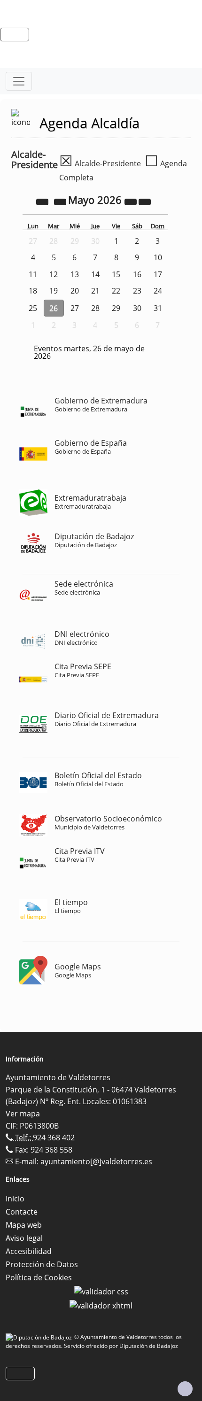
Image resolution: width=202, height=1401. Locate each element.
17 (158, 274)
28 (95, 308)
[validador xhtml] (101, 1305)
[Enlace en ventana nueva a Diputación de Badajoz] (40, 1337)
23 (137, 291)
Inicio (15, 1198)
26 (53, 308)
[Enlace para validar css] (101, 1290)
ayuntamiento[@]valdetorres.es (96, 1161)
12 (53, 274)
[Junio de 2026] (145, 201)
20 (74, 291)
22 (116, 291)
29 (116, 308)
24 (158, 291)
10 (158, 257)
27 (74, 308)
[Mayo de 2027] (131, 201)
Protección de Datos (42, 1264)
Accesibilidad (29, 1251)
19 (53, 291)
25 (33, 308)
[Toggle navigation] (19, 81)
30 (137, 308)
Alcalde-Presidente (100, 163)
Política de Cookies (39, 1277)
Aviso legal (24, 1238)
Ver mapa (23, 1113)
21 (95, 291)
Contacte (22, 1212)
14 (95, 274)
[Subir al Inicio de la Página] (185, 1388)
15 (116, 274)
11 (33, 274)
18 (33, 291)
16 (137, 274)
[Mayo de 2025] (43, 201)
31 (158, 308)
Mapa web (24, 1225)
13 (74, 274)
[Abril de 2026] (61, 201)
